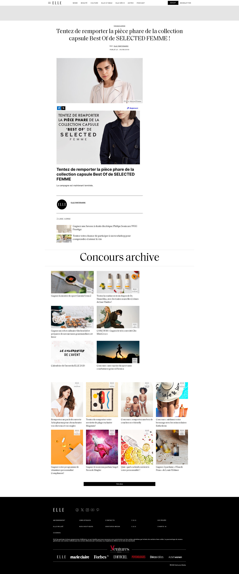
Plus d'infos (139, 541)
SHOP (173, 2)
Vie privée (161, 520)
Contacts (110, 520)
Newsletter (185, 3)
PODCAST (141, 3)
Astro (131, 3)
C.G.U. (134, 520)
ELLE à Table (106, 3)
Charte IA (161, 526)
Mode (75, 3)
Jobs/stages (85, 520)
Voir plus (119, 484)
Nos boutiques (86, 526)
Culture (94, 3)
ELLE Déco (120, 3)
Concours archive (119, 258)
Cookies (57, 532)
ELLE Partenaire (121, 46)
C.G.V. (133, 526)
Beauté (84, 3)
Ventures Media (112, 526)
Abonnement (59, 520)
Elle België (58, 526)
